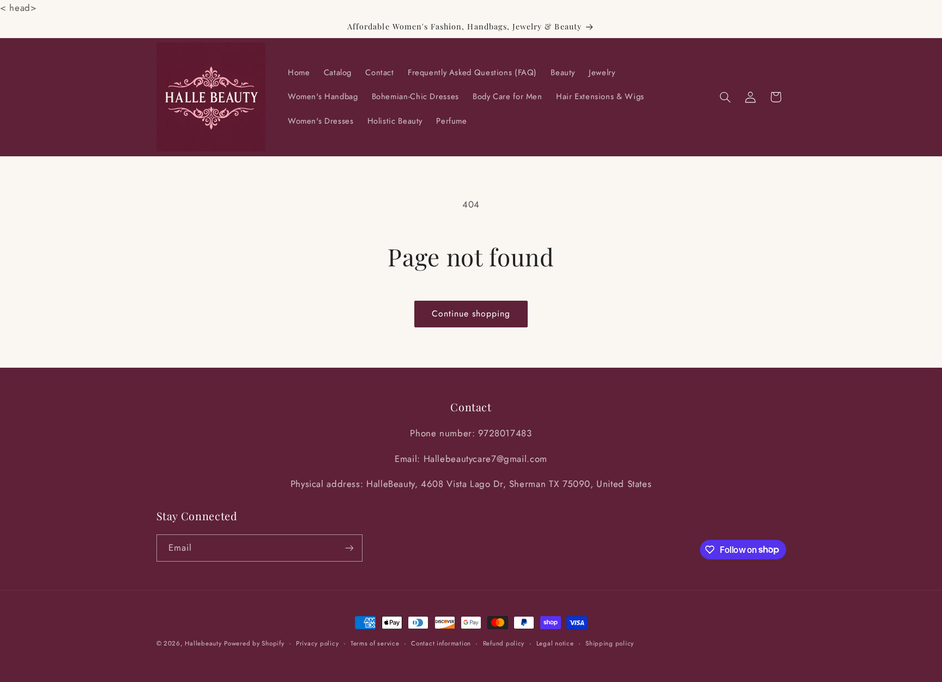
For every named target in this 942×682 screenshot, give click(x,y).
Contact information (441, 643)
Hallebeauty (203, 643)
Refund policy (504, 643)
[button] (725, 96)
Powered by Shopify (254, 643)
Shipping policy (609, 643)
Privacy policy (317, 643)
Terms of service (375, 643)
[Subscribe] (348, 547)
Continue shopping (471, 313)
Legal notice (555, 643)
